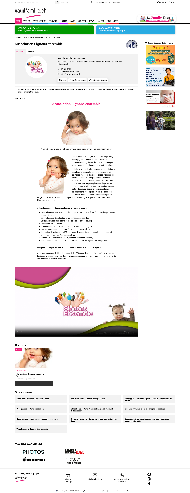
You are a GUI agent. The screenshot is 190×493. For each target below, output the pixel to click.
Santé (72, 21)
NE (22, 2)
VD (16, 2)
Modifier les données (78, 80)
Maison (101, 21)
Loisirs (64, 21)
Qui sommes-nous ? (96, 491)
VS (25, 2)
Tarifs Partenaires (114, 2)
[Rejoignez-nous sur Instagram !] (149, 479)
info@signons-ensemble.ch (70, 72)
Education (53, 21)
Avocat (104, 2)
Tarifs (117, 491)
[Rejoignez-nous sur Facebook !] (149, 474)
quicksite (66, 491)
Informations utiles (125, 491)
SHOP (37, 2)
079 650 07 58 (66, 69)
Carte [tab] (32, 52)
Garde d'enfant (39, 21)
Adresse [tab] (21, 52)
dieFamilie (30, 2)
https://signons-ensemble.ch (70, 74)
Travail (92, 21)
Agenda (63, 80)
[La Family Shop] (156, 19)
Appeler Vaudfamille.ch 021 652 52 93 (122, 480)
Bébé (18, 21)
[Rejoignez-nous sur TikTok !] (149, 484)
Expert (98, 2)
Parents (26, 21)
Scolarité (82, 21)
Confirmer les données (99, 80)
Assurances (112, 21)
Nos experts (111, 491)
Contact (105, 491)
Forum (132, 491)
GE (19, 2)
